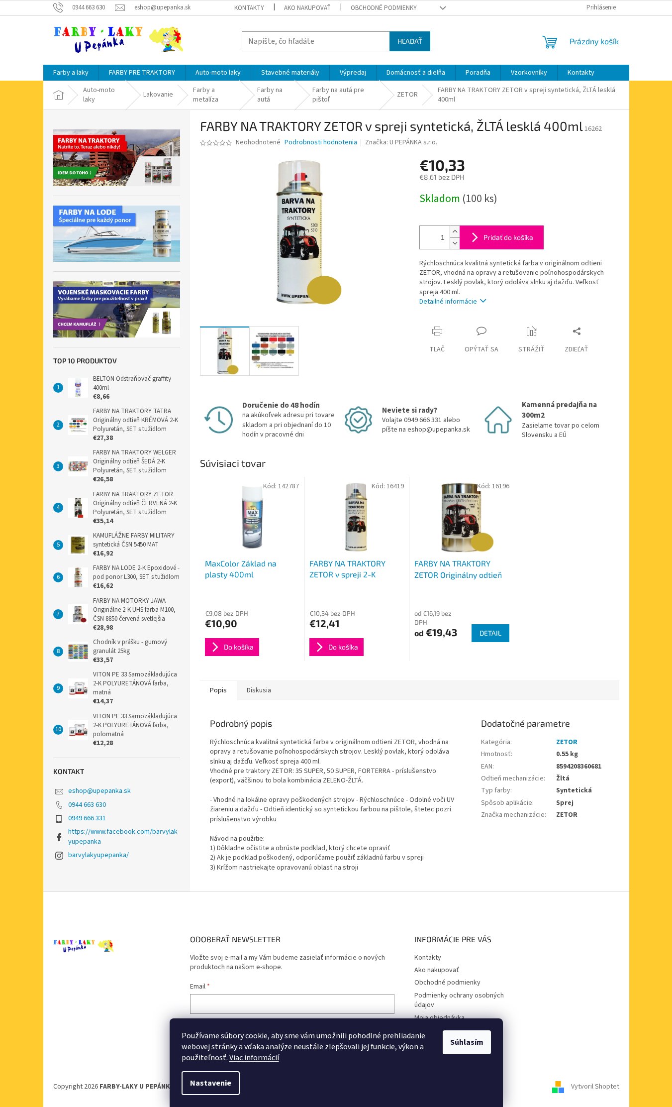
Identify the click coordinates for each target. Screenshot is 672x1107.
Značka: (401, 142)
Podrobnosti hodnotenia (321, 142)
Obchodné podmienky (384, 7)
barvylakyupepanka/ (98, 855)
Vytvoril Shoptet (595, 1087)
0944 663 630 (87, 805)
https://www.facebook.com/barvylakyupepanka (123, 836)
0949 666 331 (87, 818)
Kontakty (249, 7)
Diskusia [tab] (259, 690)
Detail (490, 633)
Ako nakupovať (307, 7)
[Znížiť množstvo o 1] (455, 243)
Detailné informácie (448, 302)
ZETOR (566, 742)
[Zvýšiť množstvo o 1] (455, 231)
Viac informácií (254, 1057)
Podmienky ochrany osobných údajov (459, 1000)
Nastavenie (210, 1083)
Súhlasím (466, 1042)
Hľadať (409, 41)
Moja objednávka (439, 1018)
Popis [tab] (218, 690)
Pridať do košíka (508, 237)
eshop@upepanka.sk (99, 791)
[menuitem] (70, 73)
